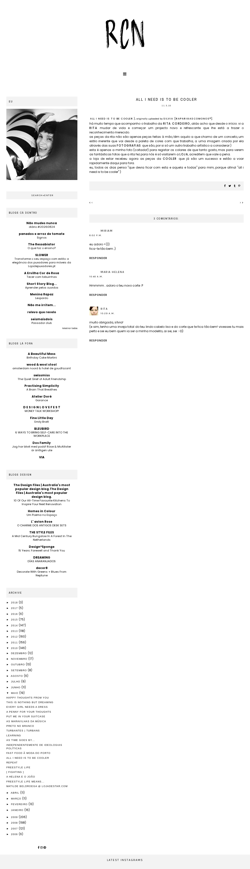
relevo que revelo (41, 312)
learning (13, 735)
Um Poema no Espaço (42, 515)
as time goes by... (20, 740)
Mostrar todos (69, 328)
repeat (12, 762)
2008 (15, 822)
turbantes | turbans (23, 730)
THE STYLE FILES (41, 532)
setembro (19, 670)
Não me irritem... (42, 305)
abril (15, 792)
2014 (15, 625)
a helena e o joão (20, 776)
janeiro (17, 810)
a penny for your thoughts (28, 711)
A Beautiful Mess (41, 354)
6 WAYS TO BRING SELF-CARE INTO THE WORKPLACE (41, 434)
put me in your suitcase (25, 716)
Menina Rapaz (41, 294)
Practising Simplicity (41, 386)
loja (183, 154)
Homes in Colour (41, 511)
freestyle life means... (25, 781)
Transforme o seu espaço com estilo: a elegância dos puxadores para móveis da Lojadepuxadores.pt (41, 262)
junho (16, 687)
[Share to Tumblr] (235, 186)
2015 (15, 619)
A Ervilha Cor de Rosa (41, 273)
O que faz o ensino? (42, 248)
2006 (15, 834)
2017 (15, 608)
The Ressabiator (41, 244)
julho (16, 681)
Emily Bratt (41, 422)
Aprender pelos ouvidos (41, 288)
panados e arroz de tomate (41, 234)
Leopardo (41, 298)
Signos (42, 238)
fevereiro (20, 804)
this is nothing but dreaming (29, 702)
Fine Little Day (41, 418)
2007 (15, 828)
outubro (18, 664)
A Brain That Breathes (41, 389)
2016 (15, 614)
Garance (41, 400)
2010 (15, 648)
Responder (98, 258)
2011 (15, 642)
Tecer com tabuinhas (42, 277)
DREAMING (41, 557)
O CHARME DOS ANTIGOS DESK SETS (41, 525)
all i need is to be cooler (27, 758)
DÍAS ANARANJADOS (42, 561)
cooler (171, 159)
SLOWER (41, 255)
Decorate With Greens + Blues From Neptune (41, 573)
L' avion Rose (41, 521)
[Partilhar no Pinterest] (239, 186)
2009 (15, 817)
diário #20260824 (42, 227)
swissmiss (41, 375)
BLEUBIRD (41, 429)
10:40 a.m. (96, 276)
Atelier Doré (42, 396)
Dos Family (41, 443)
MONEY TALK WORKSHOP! (42, 411)
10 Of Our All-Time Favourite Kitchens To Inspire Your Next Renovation (42, 502)
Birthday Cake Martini (42, 358)
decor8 (42, 568)
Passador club (41, 323)
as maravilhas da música (26, 721)
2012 (15, 636)
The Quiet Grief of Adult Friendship (42, 379)
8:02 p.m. (95, 235)
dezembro (19, 653)
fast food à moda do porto (28, 753)
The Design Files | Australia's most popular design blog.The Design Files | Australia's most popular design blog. (41, 491)
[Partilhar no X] (230, 186)
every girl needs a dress (27, 707)
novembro (19, 659)
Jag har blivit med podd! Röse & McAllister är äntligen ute (41, 448)
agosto (17, 676)
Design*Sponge (41, 547)
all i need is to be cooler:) (112, 118)
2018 (15, 602)
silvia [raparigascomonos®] (187, 118)
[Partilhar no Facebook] (225, 186)
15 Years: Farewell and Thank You (41, 550)
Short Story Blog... (42, 284)
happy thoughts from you (27, 697)
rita (94, 128)
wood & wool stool (42, 364)
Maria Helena (112, 272)
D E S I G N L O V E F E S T (41, 407)
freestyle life (18, 767)
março (16, 798)
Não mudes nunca (41, 223)
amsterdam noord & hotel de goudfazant (41, 368)
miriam (107, 230)
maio (15, 693)
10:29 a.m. (108, 313)
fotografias (129, 145)
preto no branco (20, 726)
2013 (15, 631)
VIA (41, 457)
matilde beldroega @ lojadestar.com (37, 786)
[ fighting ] (15, 772)
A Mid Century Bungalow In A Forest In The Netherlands (42, 538)
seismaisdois (41, 319)
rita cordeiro (176, 123)
